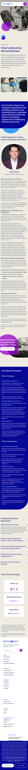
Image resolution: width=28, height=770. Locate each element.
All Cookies (8, 765)
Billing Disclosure (8, 726)
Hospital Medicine (8, 674)
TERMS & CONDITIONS (19, 760)
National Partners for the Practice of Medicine (15, 738)
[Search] (21, 650)
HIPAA (5, 722)
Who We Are (7, 657)
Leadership (6, 661)
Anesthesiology (8, 670)
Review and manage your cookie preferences (15, 757)
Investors (6, 684)
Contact (6, 688)
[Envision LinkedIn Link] (11, 589)
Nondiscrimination (8, 724)
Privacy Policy (9, 760)
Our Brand (6, 659)
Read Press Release (8, 349)
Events (5, 710)
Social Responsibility (9, 663)
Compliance (7, 720)
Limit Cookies (20, 765)
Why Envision (7, 701)
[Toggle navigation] (25, 4)
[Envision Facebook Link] (16, 589)
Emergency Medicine (9, 672)
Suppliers (6, 682)
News (5, 713)
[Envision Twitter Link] (14, 589)
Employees (6, 686)
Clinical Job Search (8, 703)
